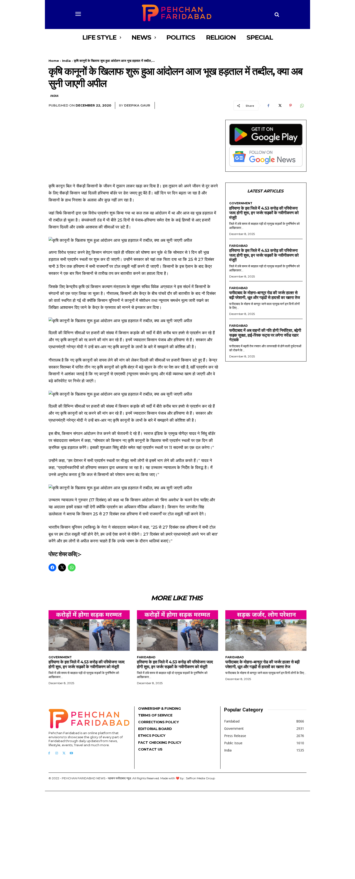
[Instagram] (56, 753)
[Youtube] (71, 753)
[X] (279, 105)
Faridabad (238, 246)
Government (240, 203)
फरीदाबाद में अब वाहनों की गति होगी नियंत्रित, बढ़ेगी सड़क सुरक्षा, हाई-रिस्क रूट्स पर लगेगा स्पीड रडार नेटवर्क (265, 335)
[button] (277, 14)
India (66, 61)
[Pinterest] (290, 105)
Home (54, 61)
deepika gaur (137, 105)
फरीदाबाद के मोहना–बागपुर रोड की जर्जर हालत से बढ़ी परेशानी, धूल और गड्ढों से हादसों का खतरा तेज (264, 295)
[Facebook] (268, 105)
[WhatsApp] (301, 105)
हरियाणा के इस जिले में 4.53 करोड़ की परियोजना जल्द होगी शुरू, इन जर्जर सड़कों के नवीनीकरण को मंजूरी (263, 213)
